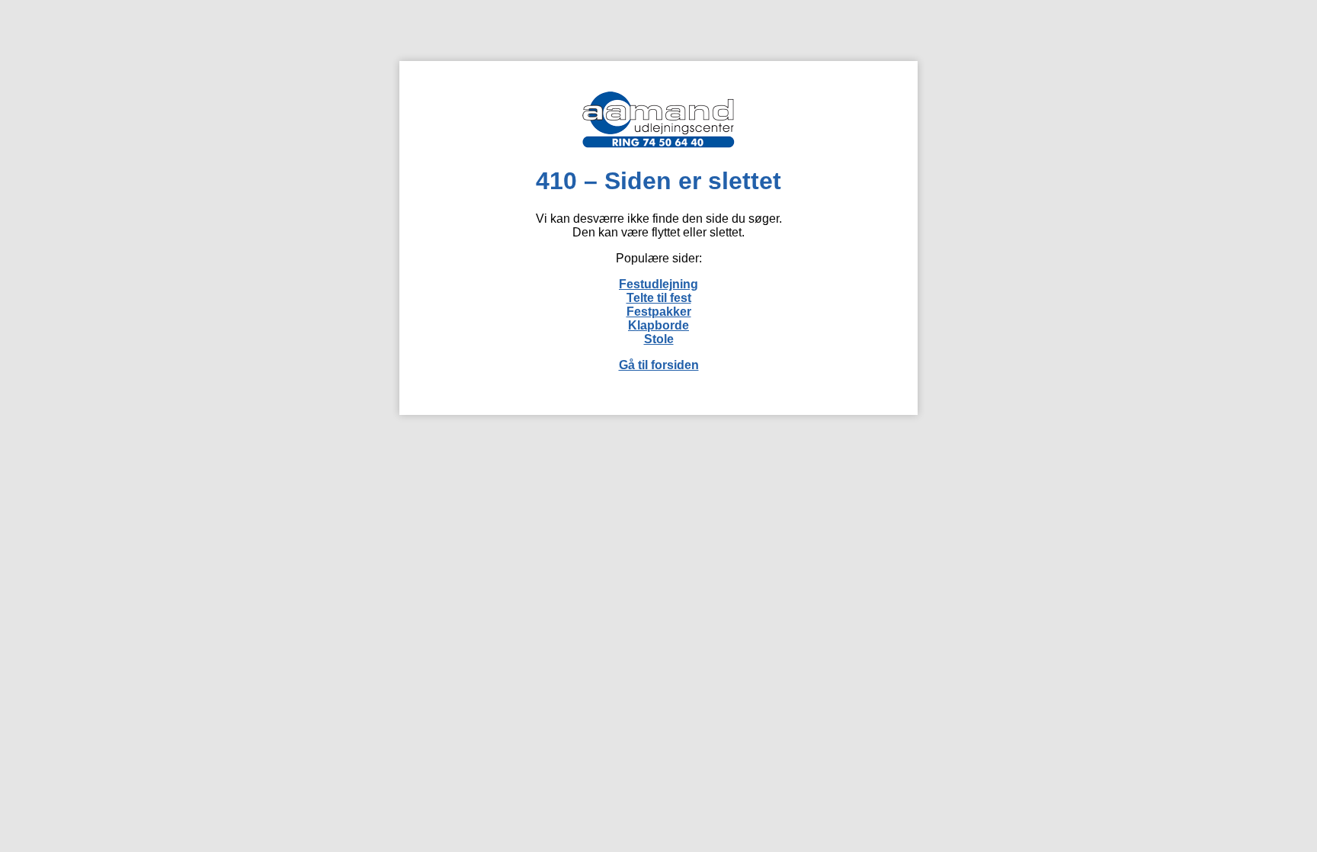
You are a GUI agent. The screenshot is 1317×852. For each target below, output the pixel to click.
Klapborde (658, 325)
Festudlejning (658, 284)
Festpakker (658, 311)
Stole (659, 339)
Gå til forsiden (659, 364)
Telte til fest (658, 297)
